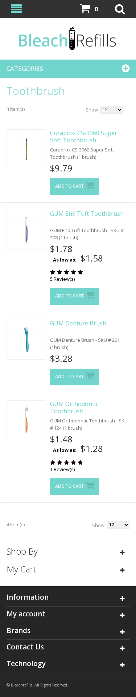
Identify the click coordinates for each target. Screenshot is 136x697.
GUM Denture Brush (78, 323)
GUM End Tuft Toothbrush (87, 214)
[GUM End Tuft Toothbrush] (26, 230)
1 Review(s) (62, 469)
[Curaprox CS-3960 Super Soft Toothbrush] (26, 149)
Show (92, 109)
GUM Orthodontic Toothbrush (74, 407)
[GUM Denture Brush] (26, 340)
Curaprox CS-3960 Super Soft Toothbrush (83, 136)
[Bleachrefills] (68, 39)
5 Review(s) (62, 279)
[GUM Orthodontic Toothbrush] (26, 420)
